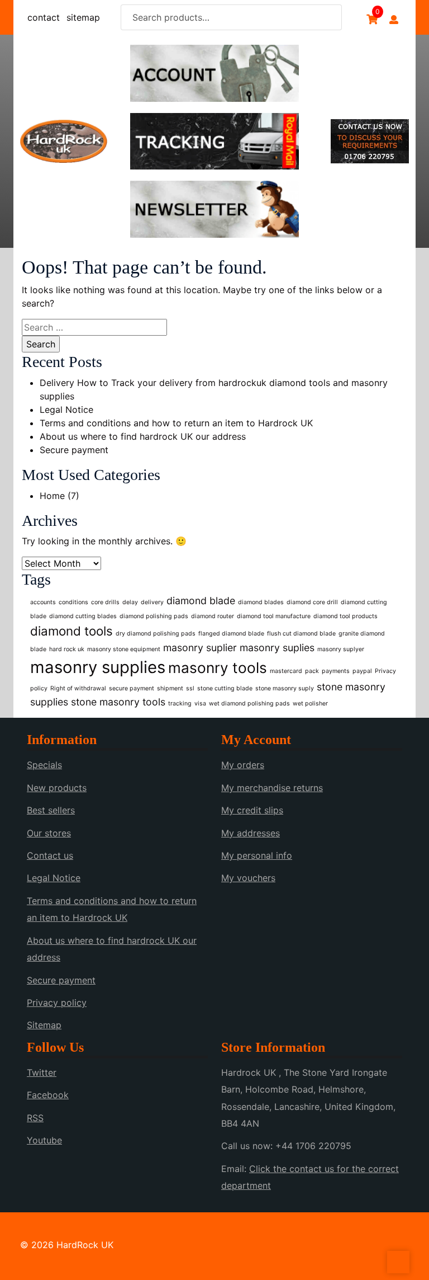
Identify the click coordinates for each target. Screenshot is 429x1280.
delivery (152, 602)
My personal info (256, 855)
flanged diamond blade (231, 633)
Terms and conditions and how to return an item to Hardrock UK (176, 423)
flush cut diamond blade (301, 633)
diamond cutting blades (83, 616)
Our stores (49, 833)
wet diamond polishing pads (249, 703)
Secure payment (74, 449)
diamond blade (200, 600)
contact (43, 17)
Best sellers (51, 810)
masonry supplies (97, 667)
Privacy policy (57, 1002)
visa (200, 703)
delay (130, 602)
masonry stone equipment (123, 649)
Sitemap (44, 1024)
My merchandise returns (272, 787)
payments (336, 671)
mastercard (286, 671)
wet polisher (310, 703)
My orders (242, 764)
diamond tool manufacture (274, 616)
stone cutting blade (224, 688)
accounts (43, 602)
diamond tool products (345, 616)
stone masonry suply (284, 688)
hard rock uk (66, 649)
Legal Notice (66, 409)
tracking (180, 703)
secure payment (131, 688)
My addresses (250, 833)
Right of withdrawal (78, 688)
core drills (105, 602)
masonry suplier (200, 647)
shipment (170, 688)
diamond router (212, 616)
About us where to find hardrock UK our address (143, 436)
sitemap (83, 17)
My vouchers (248, 877)
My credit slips (252, 810)
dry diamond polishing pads (156, 633)
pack (312, 671)
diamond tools (71, 630)
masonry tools (217, 667)
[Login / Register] (393, 19)
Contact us (50, 855)
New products (57, 787)
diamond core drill (312, 602)
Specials (44, 764)
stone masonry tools (118, 702)
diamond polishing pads (154, 616)
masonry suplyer (340, 649)
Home (52, 495)
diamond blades (261, 602)
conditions (73, 602)
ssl (190, 688)
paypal (362, 671)
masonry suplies (277, 647)
